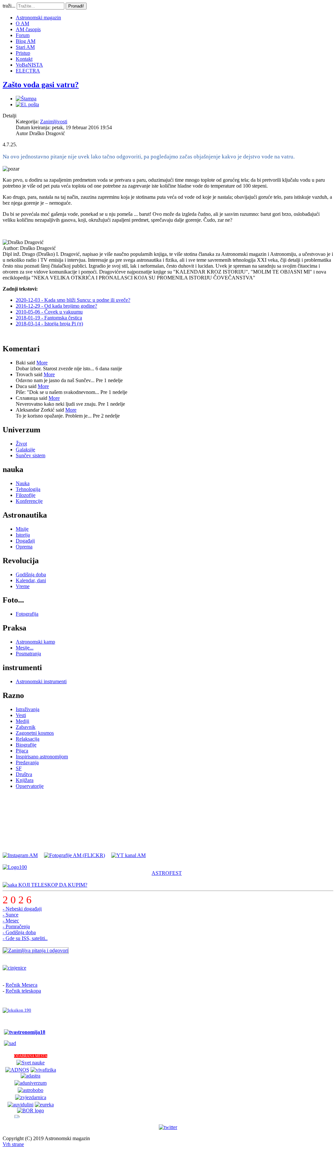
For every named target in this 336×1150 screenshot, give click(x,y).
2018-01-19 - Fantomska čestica (49, 317)
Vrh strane (13, 1144)
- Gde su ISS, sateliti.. (25, 938)
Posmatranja (28, 653)
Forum (23, 35)
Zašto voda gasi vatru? (41, 84)
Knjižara (24, 780)
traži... (9, 6)
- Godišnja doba (19, 932)
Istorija (23, 535)
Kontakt (24, 59)
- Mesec (11, 920)
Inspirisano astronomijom (42, 756)
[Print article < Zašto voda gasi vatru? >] (26, 98)
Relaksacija (27, 739)
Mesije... (24, 647)
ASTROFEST (167, 873)
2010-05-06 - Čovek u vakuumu (49, 312)
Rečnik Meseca (21, 985)
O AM (22, 23)
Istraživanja (27, 709)
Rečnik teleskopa (23, 991)
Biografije (26, 745)
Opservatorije (30, 786)
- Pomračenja (16, 926)
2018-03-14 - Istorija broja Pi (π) (49, 323)
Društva (24, 774)
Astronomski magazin (38, 17)
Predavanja (27, 762)
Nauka (23, 483)
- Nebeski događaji (22, 909)
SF (19, 768)
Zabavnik (25, 727)
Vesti (21, 715)
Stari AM (25, 47)
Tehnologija (28, 489)
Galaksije (25, 449)
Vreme (23, 586)
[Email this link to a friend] (27, 104)
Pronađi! (76, 6)
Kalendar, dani (31, 580)
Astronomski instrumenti (41, 681)
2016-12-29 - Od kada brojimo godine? (56, 306)
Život (21, 443)
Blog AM (25, 41)
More (42, 362)
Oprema (24, 546)
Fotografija (27, 614)
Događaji (25, 541)
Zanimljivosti (53, 121)
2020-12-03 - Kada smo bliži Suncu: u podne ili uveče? (73, 300)
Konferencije (29, 501)
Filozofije (25, 495)
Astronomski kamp (35, 642)
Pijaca (22, 750)
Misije (22, 529)
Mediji (22, 721)
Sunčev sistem (30, 455)
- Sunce (10, 914)
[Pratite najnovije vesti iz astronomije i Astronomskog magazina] (168, 1127)
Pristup (23, 53)
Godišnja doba (31, 574)
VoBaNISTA (29, 65)
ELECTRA (28, 70)
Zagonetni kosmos (35, 733)
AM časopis (28, 29)
